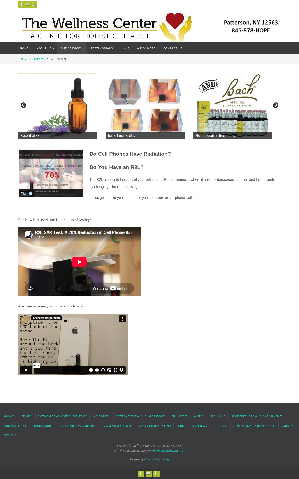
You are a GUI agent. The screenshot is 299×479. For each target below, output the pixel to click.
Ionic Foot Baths (15, 425)
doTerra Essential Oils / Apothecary (140, 416)
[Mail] (27, 4)
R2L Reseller (200, 425)
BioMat (26, 416)
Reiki (181, 425)
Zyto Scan (10, 435)
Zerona (288, 425)
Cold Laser (101, 416)
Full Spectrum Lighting (187, 416)
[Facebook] (21, 4)
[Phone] (33, 4)
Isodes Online (42, 425)
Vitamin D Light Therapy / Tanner (254, 425)
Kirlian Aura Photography (76, 425)
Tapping (220, 425)
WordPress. (163, 459)
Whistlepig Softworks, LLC (167, 451)
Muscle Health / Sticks (117, 425)
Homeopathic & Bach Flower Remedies (257, 416)
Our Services (37, 59)
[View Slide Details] (63, 106)
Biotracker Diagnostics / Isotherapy (62, 416)
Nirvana (148, 459)
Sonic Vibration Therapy (155, 425)
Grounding (217, 416)
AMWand (9, 416)
